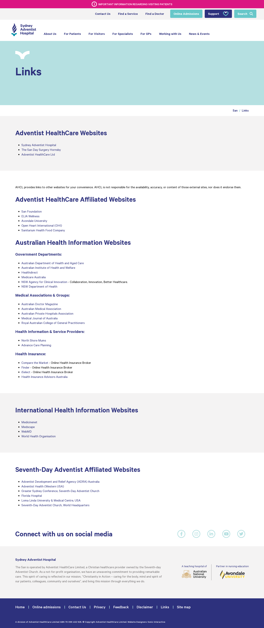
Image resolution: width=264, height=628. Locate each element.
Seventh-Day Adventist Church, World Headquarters (55, 505)
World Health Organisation (38, 436)
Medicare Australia (33, 277)
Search (242, 14)
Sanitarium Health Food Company (43, 230)
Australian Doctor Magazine (39, 304)
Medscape (28, 427)
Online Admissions (186, 14)
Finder (25, 367)
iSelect (25, 372)
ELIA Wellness (30, 216)
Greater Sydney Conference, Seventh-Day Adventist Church (60, 491)
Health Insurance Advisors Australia (44, 376)
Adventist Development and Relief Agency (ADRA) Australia (60, 481)
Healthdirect (29, 272)
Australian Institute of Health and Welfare (48, 267)
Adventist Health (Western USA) (42, 486)
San (235, 110)
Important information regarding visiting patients (135, 4)
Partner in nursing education (232, 566)
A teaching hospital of (194, 566)
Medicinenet (29, 422)
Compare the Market (34, 362)
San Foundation (31, 211)
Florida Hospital (31, 495)
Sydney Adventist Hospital (38, 145)
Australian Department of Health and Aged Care (52, 263)
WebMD (26, 431)
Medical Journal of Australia (39, 318)
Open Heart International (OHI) (41, 225)
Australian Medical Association (41, 308)
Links (245, 110)
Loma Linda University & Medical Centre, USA (51, 500)
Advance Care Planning (36, 345)
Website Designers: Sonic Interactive (146, 622)
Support (213, 14)
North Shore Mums (33, 340)
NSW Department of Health (39, 286)
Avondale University (34, 220)
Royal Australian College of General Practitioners (53, 323)
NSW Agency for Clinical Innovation (44, 282)
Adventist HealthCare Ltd (38, 154)
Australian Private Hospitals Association (47, 313)
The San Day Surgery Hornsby (41, 149)
